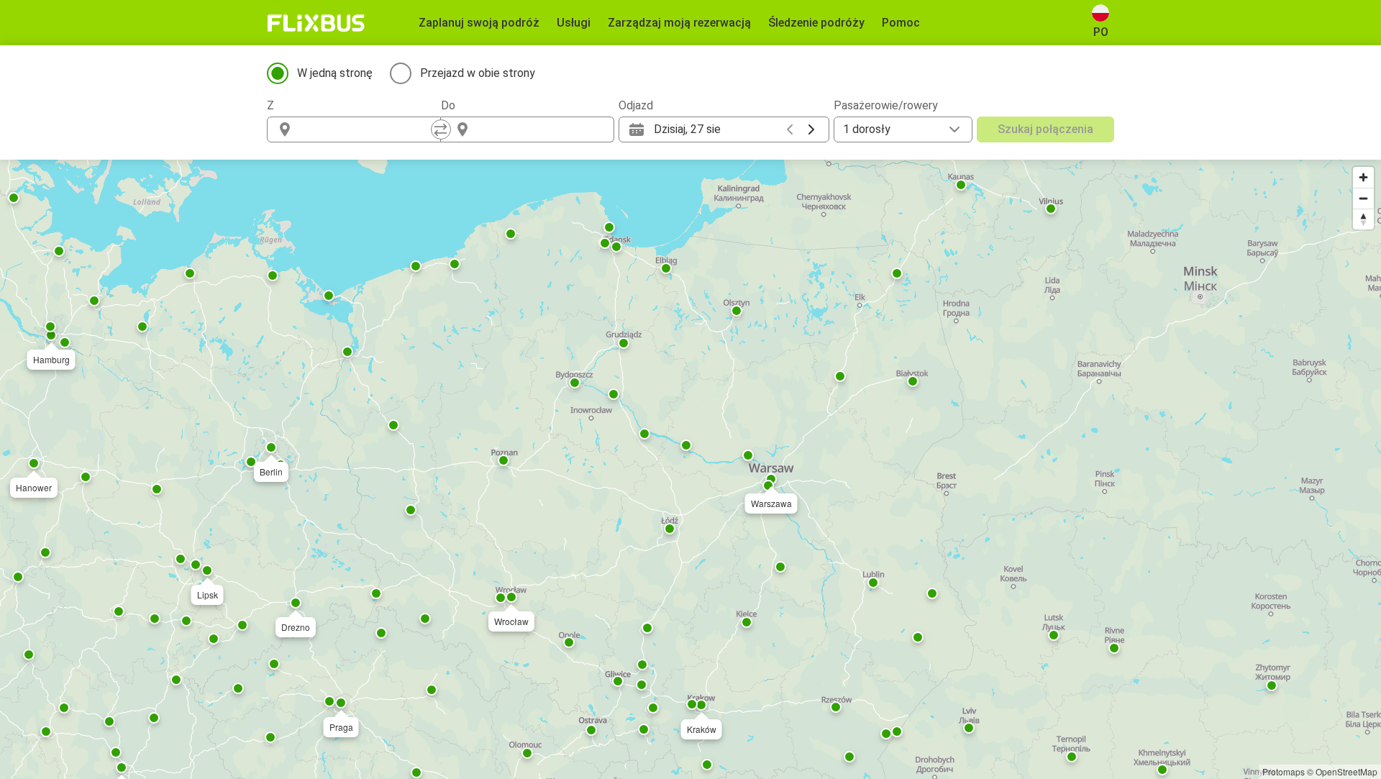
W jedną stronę (335, 73)
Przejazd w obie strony (477, 73)
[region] (690, 469)
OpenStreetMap (1346, 771)
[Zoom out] (1363, 198)
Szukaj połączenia (1045, 129)
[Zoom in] (1363, 177)
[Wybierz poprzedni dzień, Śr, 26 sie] (789, 129)
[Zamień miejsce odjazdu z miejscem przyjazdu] (441, 129)
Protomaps (1283, 771)
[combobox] (367, 129)
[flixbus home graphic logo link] (316, 23)
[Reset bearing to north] (1363, 219)
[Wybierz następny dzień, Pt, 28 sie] (811, 129)
